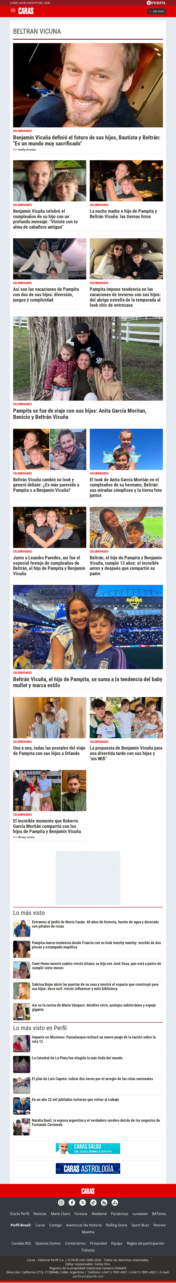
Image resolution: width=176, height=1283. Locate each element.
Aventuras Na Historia (84, 1225)
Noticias (40, 1213)
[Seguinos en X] (82, 1202)
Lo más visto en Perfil (40, 1028)
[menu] (13, 11)
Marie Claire (60, 1213)
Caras (40, 1225)
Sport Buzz (140, 1225)
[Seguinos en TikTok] (93, 1202)
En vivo (158, 11)
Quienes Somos (48, 1243)
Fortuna (80, 1213)
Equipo (117, 1243)
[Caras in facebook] (72, 1202)
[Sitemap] (115, 1202)
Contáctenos (75, 1243)
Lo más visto (29, 912)
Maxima (88, 1232)
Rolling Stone (116, 1225)
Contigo (55, 1225)
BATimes (159, 1213)
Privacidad (98, 1243)
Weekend (99, 1213)
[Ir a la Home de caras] (25, 13)
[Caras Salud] (88, 1152)
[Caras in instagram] (61, 1202)
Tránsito (88, 1250)
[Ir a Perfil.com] (156, 3)
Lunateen (140, 1213)
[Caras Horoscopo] (88, 1172)
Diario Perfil (19, 1213)
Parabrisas (119, 1213)
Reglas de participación (145, 1243)
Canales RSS (21, 1243)
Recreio (159, 1225)
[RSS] (104, 1202)
